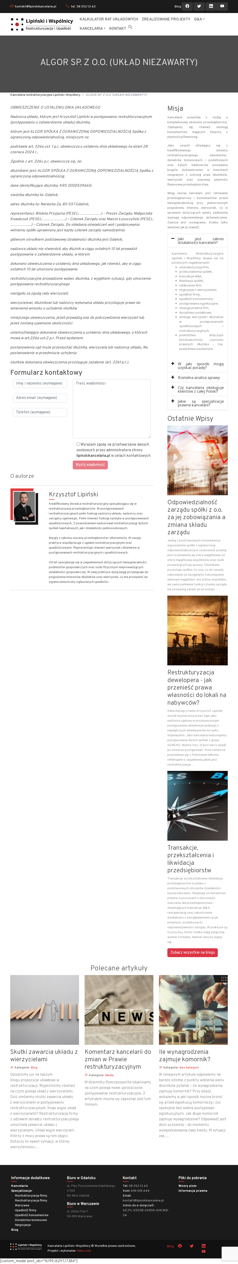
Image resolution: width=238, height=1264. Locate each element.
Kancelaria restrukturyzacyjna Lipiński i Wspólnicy (45, 95)
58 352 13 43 (138, 1186)
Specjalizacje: (21, 1191)
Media (109, 1075)
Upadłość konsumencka (31, 1215)
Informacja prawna (192, 1191)
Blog (177, 7)
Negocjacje (23, 1225)
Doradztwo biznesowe (31, 1220)
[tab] (197, 240)
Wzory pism (187, 1186)
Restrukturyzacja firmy (31, 1196)
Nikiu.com (84, 1251)
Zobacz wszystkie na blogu (192, 952)
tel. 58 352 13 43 (83, 7)
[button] (130, 27)
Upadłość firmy (25, 1210)
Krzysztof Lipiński (73, 495)
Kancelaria (19, 1186)
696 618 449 (140, 1191)
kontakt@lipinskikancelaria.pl (35, 7)
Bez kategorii (189, 1068)
